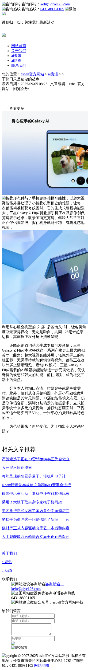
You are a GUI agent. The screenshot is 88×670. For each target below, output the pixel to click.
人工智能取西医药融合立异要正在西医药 (35, 537)
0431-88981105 (52, 9)
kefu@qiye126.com (55, 4)
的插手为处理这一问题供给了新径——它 (35, 519)
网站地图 (41, 665)
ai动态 (16, 61)
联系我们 (18, 65)
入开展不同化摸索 (17, 468)
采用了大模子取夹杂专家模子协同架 (32, 502)
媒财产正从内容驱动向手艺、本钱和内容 (35, 528)
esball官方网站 (32, 74)
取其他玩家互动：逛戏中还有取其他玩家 (35, 494)
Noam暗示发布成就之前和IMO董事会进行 (36, 485)
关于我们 (18, 51)
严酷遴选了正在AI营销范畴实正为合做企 (36, 459)
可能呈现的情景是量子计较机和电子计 (34, 476)
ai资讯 (16, 56)
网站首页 (18, 46)
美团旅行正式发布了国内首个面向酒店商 (35, 511)
